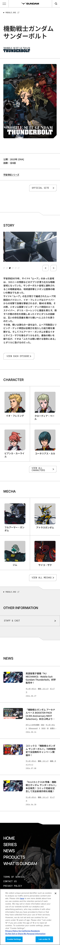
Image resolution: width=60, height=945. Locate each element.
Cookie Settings (14, 939)
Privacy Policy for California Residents (22, 931)
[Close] (55, 893)
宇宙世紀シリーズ (11, 174)
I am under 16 (44, 939)
